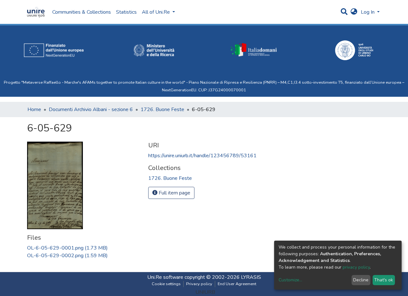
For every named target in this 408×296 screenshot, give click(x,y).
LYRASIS (251, 277)
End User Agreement (237, 284)
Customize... (290, 280)
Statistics (126, 12)
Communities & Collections (81, 12)
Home (34, 109)
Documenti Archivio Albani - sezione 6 (91, 109)
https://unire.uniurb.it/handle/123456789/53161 (202, 155)
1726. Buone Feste (162, 109)
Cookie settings (166, 284)
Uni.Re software (165, 277)
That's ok (383, 280)
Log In (368, 12)
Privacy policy (199, 284)
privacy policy (356, 267)
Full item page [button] (173, 192)
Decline (360, 280)
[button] (354, 12)
